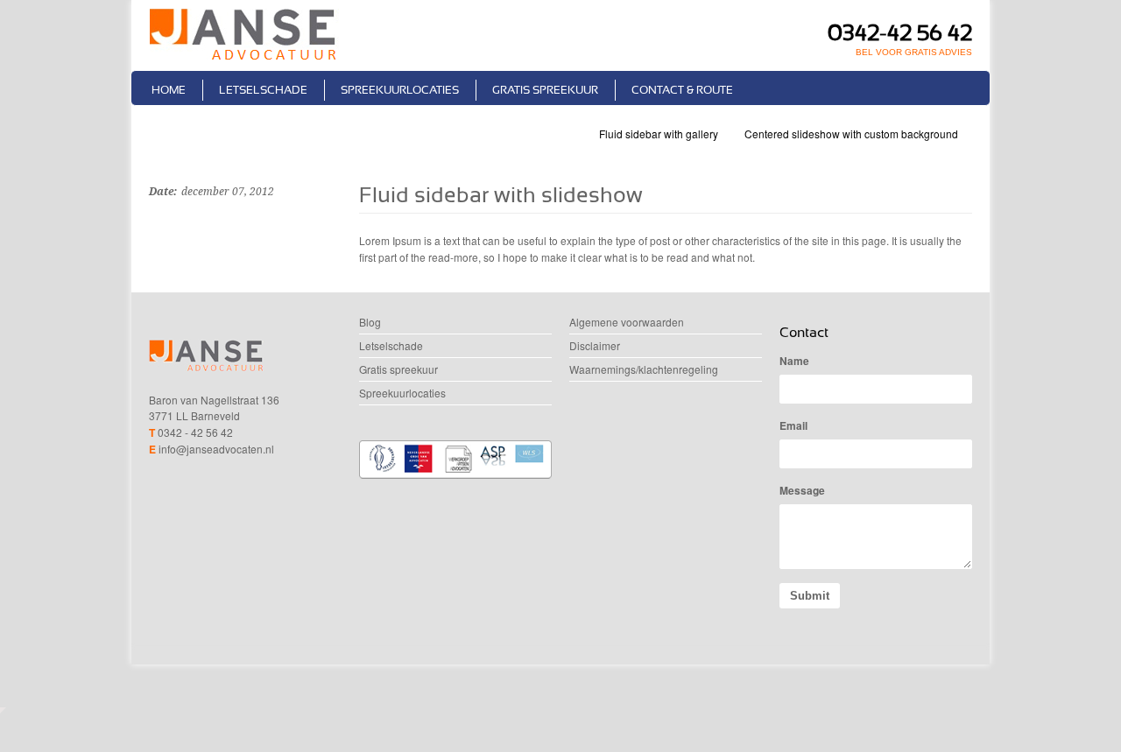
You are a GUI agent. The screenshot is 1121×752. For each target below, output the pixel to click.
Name (794, 361)
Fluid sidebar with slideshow (501, 194)
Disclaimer (594, 345)
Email (793, 425)
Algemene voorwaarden (626, 321)
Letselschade (263, 89)
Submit (809, 595)
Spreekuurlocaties (400, 89)
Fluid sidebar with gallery (658, 133)
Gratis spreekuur (545, 89)
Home (169, 89)
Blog (370, 321)
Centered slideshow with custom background (851, 133)
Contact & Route (682, 89)
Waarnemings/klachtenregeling (643, 369)
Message (802, 490)
